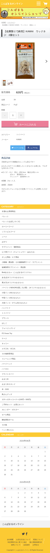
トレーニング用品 (8, 359)
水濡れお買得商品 (8, 211)
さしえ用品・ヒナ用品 (10, 257)
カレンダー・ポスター (10, 410)
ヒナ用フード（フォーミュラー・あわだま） (19, 252)
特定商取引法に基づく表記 (17, 542)
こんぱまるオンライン (12, 3)
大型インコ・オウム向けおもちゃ (14, 303)
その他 (4, 425)
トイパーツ (11, 22)
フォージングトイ (8, 328)
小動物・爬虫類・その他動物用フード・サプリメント (22, 262)
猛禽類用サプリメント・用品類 (14, 267)
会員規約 (26, 545)
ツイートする (18, 148)
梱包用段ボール (8, 420)
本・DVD (5, 389)
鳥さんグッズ (7, 394)
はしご (4, 323)
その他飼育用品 (8, 354)
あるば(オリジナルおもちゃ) (12, 277)
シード (4, 237)
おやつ (4, 242)
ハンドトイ (6, 308)
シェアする (33, 148)
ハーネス (5, 369)
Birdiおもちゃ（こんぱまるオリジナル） (17, 272)
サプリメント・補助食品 (11, 247)
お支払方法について (23, 539)
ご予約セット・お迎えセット (13, 404)
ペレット (5, 216)
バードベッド (7, 364)
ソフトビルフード (8, 232)
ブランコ (5, 318)
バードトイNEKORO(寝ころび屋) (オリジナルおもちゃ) (24, 288)
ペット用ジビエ (8, 430)
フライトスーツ (8, 374)
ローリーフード (8, 227)
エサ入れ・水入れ (8, 349)
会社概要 (10, 539)
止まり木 (5, 379)
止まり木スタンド (8, 384)
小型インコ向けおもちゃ (11, 293)
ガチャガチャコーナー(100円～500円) (16, 399)
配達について (38, 539)
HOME (3, 22)
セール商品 (6, 415)
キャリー (5, 343)
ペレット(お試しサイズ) (11, 221)
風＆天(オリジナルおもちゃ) (12, 282)
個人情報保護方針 (35, 542)
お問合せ (36, 545)
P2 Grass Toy (7, 333)
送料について (16, 545)
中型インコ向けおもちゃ (11, 298)
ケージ (4, 338)
